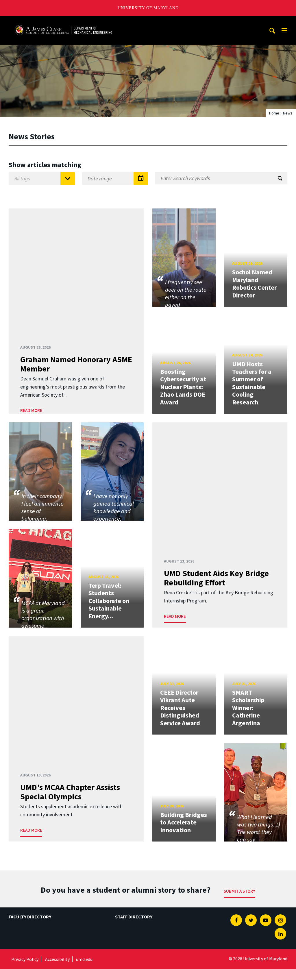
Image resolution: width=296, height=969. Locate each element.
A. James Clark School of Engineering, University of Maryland (63, 21)
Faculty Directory (30, 917)
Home (274, 113)
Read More (31, 410)
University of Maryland (148, 8)
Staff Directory (133, 917)
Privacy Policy (24, 959)
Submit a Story (239, 891)
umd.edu (84, 959)
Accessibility (57, 959)
